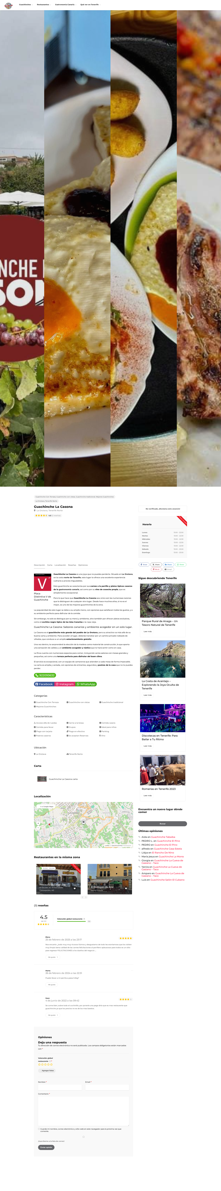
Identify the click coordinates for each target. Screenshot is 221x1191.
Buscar (163, 824)
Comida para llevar (45, 727)
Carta (49, 565)
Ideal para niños (109, 727)
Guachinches (25, 4)
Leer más (148, 631)
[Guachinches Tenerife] (8, 6)
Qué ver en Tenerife (89, 4)
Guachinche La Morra (171, 856)
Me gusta (53, 957)
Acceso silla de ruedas (46, 723)
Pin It (157, 569)
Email (88, 1082)
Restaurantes (43, 4)
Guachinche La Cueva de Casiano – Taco (162, 861)
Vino (103, 736)
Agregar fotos (48, 1071)
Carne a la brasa (76, 723)
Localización (60, 565)
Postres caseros (43, 736)
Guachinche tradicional (85, 497)
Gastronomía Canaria (64, 4)
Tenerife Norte (51, 501)
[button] (38, 823)
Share (144, 564)
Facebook (45, 684)
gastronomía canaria (69, 589)
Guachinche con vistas (65, 497)
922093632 (46, 675)
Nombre (42, 1082)
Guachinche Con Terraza (46, 497)
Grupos (72, 727)
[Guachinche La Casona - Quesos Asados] (77, 248)
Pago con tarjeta (44, 731)
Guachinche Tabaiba (163, 836)
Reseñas (72, 565)
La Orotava (40, 501)
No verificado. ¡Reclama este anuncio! (163, 509)
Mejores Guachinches (105, 497)
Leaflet (107, 845)
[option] (143, 248)
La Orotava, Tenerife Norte (49, 510)
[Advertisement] (83, 541)
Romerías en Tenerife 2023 (159, 788)
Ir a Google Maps (46, 806)
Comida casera (108, 723)
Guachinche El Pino (168, 840)
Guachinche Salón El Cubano (168, 879)
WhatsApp (87, 684)
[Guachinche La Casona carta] (43, 779)
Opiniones (83, 565)
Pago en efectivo (77, 731)
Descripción (39, 565)
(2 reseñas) (55, 516)
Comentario (44, 1094)
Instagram (66, 684)
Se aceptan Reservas (78, 736)
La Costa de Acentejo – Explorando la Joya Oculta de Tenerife (160, 685)
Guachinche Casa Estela (168, 848)
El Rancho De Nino (163, 852)
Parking (105, 731)
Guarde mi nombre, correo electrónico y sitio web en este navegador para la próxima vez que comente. (80, 1130)
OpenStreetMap (117, 845)
